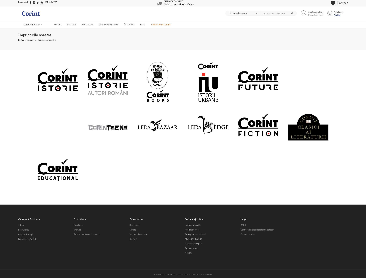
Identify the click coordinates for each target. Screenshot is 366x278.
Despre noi (23, 2)
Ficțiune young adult (27, 239)
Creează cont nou (315, 15)
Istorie (21, 225)
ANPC (243, 225)
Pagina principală (25, 40)
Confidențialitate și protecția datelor (257, 230)
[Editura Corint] (30, 15)
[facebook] (31, 2)
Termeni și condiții (193, 225)
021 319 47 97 (51, 2)
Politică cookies (248, 234)
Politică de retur (192, 230)
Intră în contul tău (315, 12)
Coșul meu (78, 225)
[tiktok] (38, 2)
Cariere (133, 230)
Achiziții (188, 253)
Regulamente (191, 248)
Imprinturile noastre (138, 234)
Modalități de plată (193, 239)
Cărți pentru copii (25, 234)
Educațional (23, 230)
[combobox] (283, 13)
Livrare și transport (193, 243)
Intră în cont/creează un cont (86, 234)
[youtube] (42, 2)
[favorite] (333, 2)
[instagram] (34, 2)
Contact (342, 3)
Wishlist (77, 230)
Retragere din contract (195, 234)
